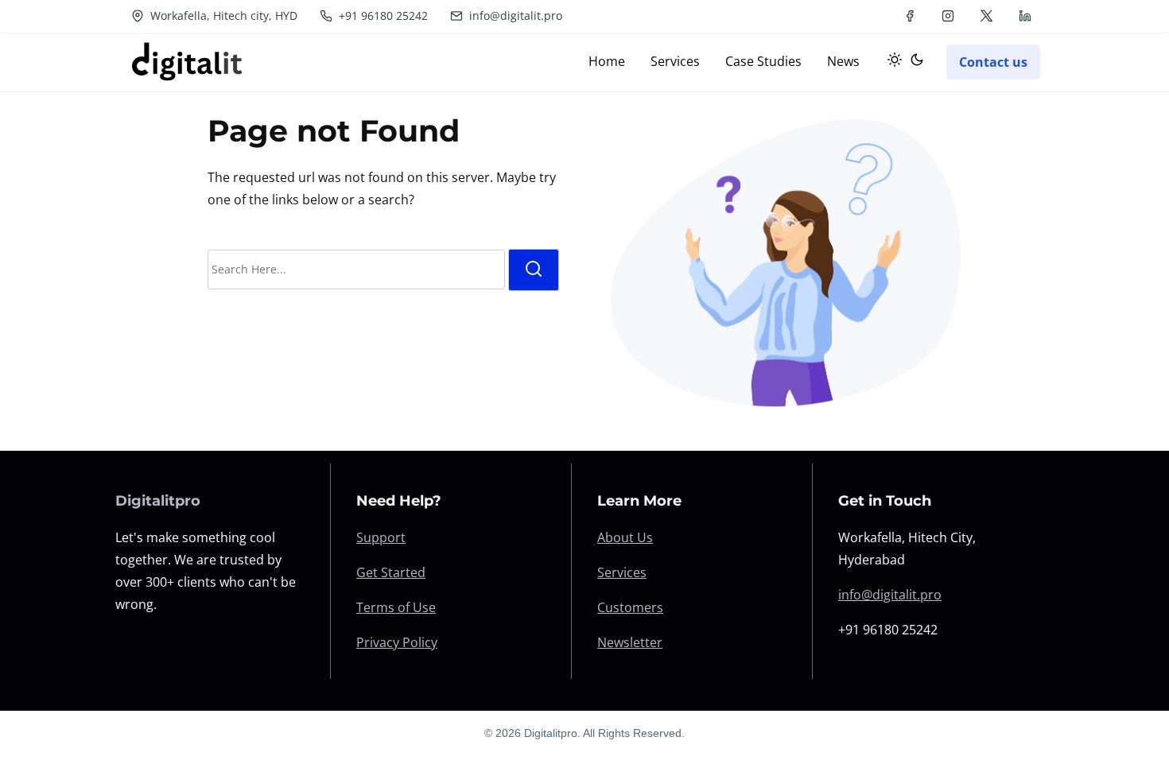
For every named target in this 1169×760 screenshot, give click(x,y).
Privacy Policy (396, 642)
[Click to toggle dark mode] (902, 62)
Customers (630, 607)
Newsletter (629, 642)
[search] (533, 270)
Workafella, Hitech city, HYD (222, 15)
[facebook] (910, 16)
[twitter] (986, 16)
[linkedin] (1025, 16)
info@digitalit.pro (514, 15)
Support (381, 537)
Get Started (390, 572)
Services (622, 572)
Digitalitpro (157, 501)
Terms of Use (396, 607)
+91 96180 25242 (382, 15)
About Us (625, 537)
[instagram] (948, 16)
